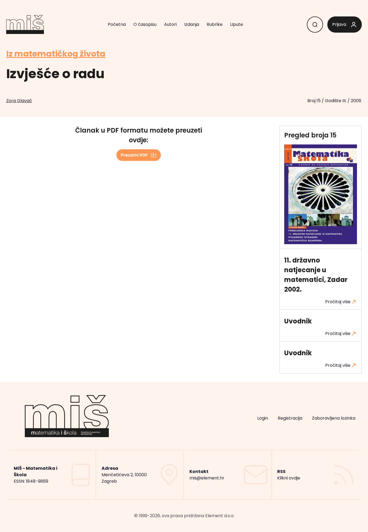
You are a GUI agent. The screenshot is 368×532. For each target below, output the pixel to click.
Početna (117, 24)
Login (262, 418)
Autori (170, 24)
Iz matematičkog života (55, 54)
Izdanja (191, 24)
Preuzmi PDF (134, 155)
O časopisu (145, 24)
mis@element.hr (206, 478)
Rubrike (215, 24)
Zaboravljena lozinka (333, 418)
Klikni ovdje (288, 478)
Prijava (339, 24)
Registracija (290, 418)
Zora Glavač (19, 101)
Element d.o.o (219, 516)
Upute (236, 24)
